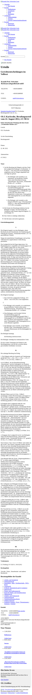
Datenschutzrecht (9, 581)
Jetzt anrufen (21, 611)
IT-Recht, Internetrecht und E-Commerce (15, 588)
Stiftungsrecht (8, 594)
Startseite (3, 111)
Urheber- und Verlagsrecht (11, 596)
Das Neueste (11, 6)
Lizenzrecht (7, 586)
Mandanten (11, 14)
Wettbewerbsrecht (9, 600)
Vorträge (10, 19)
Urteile (13, 111)
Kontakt (6, 22)
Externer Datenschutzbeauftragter (17, 20)
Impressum (11, 23)
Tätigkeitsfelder (12, 17)
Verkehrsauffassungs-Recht (12, 599)
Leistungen (7, 15)
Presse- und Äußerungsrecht (12, 591)
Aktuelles (7, 4)
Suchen (3, 56)
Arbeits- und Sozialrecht (11, 580)
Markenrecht (7, 589)
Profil (9, 12)
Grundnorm (11, 11)
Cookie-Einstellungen (22, 692)
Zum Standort (4, 679)
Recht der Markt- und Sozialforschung (15, 592)
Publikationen (12, 9)
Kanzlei (6, 7)
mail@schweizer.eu (18, 98)
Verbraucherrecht (9, 597)
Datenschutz (11, 25)
